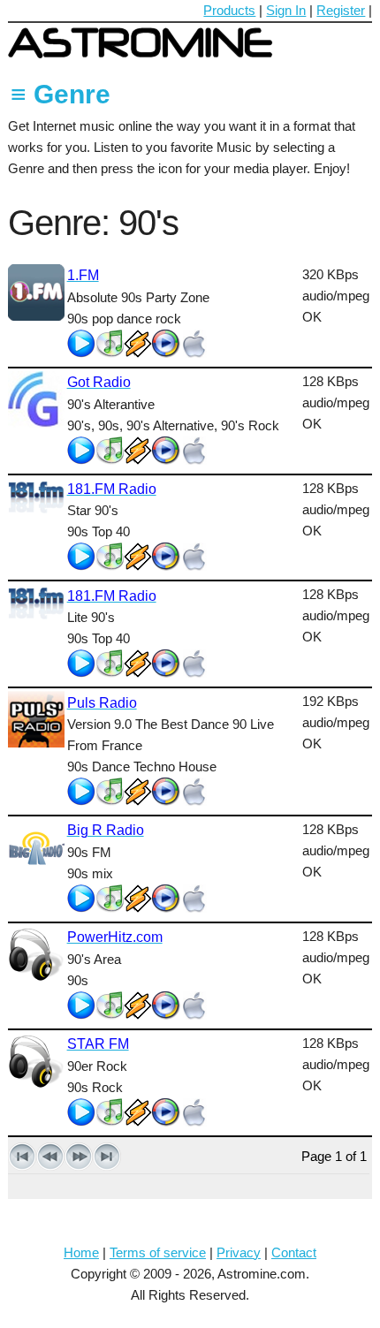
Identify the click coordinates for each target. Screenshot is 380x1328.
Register (340, 10)
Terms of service (158, 1252)
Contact (293, 1252)
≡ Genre (60, 94)
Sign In (286, 10)
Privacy (239, 1252)
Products (229, 10)
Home (81, 1252)
